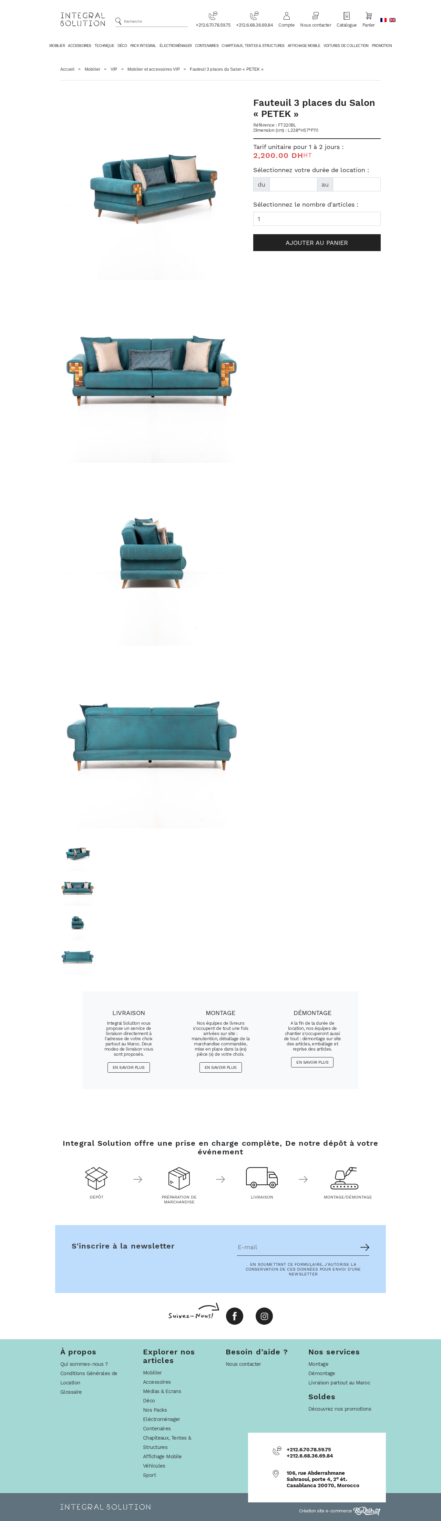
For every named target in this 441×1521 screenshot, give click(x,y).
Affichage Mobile (304, 45)
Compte (286, 25)
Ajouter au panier (317, 242)
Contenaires (206, 45)
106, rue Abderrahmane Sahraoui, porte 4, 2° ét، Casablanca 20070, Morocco (323, 1479)
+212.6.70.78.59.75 (213, 25)
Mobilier (57, 45)
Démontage (321, 1373)
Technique (104, 45)
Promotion (382, 45)
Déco (122, 45)
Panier (368, 25)
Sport (149, 1475)
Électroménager (176, 45)
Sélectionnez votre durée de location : (311, 169)
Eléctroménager (161, 1419)
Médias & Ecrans (162, 1391)
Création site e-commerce (326, 1510)
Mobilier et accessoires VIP (153, 69)
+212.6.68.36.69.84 (254, 25)
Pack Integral (143, 45)
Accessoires (79, 45)
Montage (318, 1364)
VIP (114, 69)
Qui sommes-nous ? (83, 1364)
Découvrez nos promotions (339, 1409)
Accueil (67, 69)
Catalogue (347, 25)
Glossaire (71, 1392)
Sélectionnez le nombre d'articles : (305, 204)
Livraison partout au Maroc (339, 1383)
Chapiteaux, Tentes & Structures (253, 45)
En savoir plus (129, 1067)
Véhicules (154, 1466)
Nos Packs (155, 1410)
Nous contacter (315, 25)
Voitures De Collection (346, 45)
